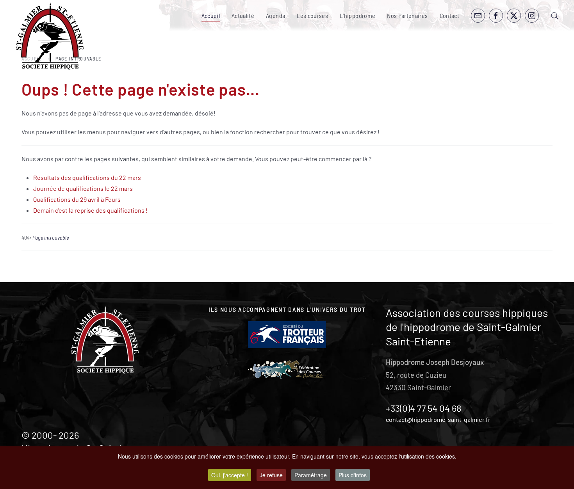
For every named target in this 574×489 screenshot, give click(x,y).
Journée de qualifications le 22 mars (83, 188)
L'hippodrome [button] (357, 15)
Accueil (210, 15)
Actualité (243, 15)
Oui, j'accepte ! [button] (229, 475)
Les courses (312, 15)
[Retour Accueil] (50, 36)
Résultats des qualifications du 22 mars (87, 177)
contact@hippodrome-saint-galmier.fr (438, 419)
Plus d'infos (353, 475)
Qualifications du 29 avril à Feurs (77, 199)
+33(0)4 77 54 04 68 (424, 408)
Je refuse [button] (271, 475)
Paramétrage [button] (310, 475)
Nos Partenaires (407, 15)
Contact (449, 15)
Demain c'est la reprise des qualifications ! (90, 210)
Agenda (275, 15)
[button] (554, 15)
